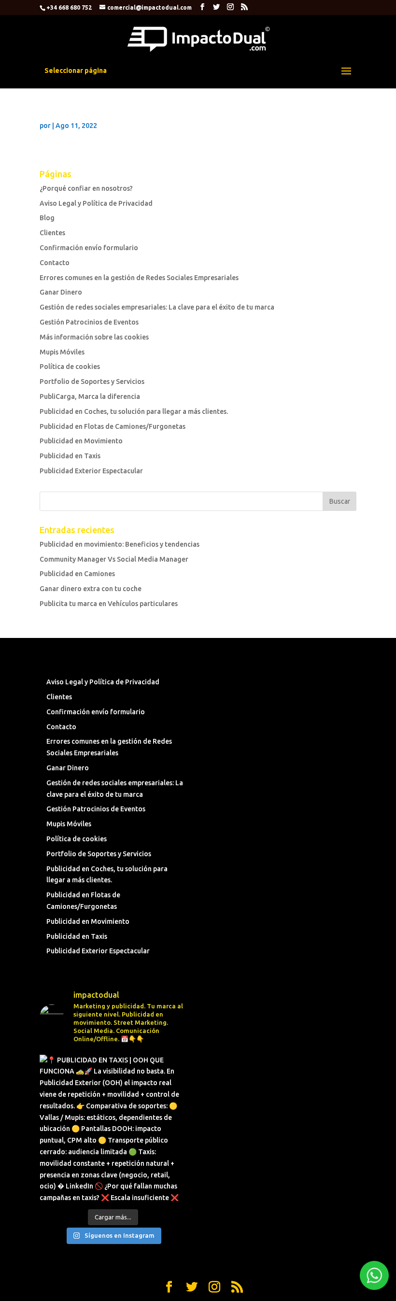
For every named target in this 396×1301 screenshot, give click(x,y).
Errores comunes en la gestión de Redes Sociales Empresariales (139, 278)
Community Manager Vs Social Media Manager (114, 559)
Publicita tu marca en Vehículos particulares (109, 604)
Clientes (52, 233)
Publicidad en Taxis (70, 456)
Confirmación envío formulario (89, 248)
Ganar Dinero (61, 292)
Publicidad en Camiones (77, 574)
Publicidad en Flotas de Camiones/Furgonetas (112, 426)
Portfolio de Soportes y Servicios (92, 381)
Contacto (55, 263)
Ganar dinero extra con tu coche (90, 589)
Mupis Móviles (62, 352)
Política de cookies (70, 366)
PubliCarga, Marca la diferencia (90, 396)
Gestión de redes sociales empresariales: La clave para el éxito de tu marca (157, 307)
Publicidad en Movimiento (81, 441)
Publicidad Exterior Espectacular (91, 471)
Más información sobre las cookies (94, 337)
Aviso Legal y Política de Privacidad (96, 203)
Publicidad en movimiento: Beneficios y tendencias (119, 544)
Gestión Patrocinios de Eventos (89, 322)
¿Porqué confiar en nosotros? (86, 188)
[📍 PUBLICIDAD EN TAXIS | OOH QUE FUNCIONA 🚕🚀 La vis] (113, 1128)
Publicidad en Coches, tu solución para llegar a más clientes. (134, 411)
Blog (47, 218)
